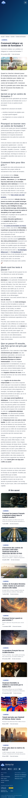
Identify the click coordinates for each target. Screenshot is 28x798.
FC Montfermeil (16, 252)
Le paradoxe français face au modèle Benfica (13, 651)
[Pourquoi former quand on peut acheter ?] (14, 605)
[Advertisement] (14, 19)
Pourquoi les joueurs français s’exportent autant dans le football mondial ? (13, 515)
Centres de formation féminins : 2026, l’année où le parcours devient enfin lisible (13, 586)
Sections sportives (5, 780)
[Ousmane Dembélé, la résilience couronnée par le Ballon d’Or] (14, 669)
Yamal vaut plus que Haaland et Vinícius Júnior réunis (13, 718)
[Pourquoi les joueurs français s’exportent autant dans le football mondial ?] (14, 500)
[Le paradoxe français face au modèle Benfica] (14, 637)
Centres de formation (5, 776)
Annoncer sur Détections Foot (7, 791)
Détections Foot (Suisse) (20, 776)
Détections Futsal (18, 778)
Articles (2, 782)
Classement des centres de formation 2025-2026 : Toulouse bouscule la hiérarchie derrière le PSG (12, 550)
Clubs (2, 774)
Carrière (4, 39)
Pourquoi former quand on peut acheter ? (12, 619)
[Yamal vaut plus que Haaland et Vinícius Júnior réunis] (14, 704)
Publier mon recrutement (7, 788)
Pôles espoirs (4, 778)
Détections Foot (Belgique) (20, 774)
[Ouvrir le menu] (25, 2)
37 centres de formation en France (15, 225)
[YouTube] (19, 769)
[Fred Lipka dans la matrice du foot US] (14, 735)
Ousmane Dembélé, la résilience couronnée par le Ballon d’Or (12, 685)
